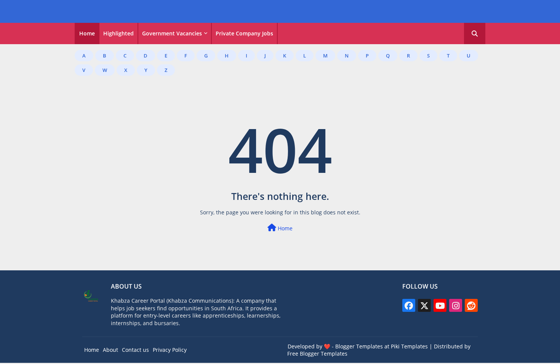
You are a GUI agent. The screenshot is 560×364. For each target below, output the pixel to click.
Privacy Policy (170, 349)
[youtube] (440, 305)
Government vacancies (172, 33)
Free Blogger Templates (317, 353)
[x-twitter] (424, 305)
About (110, 349)
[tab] (87, 33)
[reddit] (471, 305)
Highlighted (118, 33)
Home (87, 33)
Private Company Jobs (244, 33)
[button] (474, 33)
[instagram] (455, 305)
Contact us (135, 349)
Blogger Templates (359, 346)
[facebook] (408, 305)
